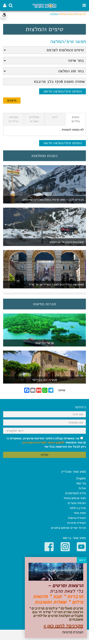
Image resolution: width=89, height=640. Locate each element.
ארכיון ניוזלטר (77, 508)
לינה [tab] (55, 117)
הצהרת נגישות (77, 517)
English (81, 478)
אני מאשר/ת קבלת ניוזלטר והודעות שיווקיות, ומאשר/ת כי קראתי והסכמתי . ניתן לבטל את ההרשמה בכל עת (46, 442)
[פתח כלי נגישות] (3, 15)
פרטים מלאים (44, 344)
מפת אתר (80, 513)
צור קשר (81, 483)
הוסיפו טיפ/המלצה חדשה (62, 91)
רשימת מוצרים (77, 503)
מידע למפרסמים (75, 493)
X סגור (81, 560)
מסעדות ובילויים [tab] (13, 119)
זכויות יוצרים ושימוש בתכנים (68, 527)
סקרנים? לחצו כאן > (63, 626)
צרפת (63, 14)
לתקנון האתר (55, 442)
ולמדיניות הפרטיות (35, 442)
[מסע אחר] (44, 5)
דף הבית (81, 14)
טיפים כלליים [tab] (76, 119)
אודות (82, 488)
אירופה (71, 14)
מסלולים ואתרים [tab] (34, 119)
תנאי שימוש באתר (75, 498)
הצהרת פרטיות (76, 522)
